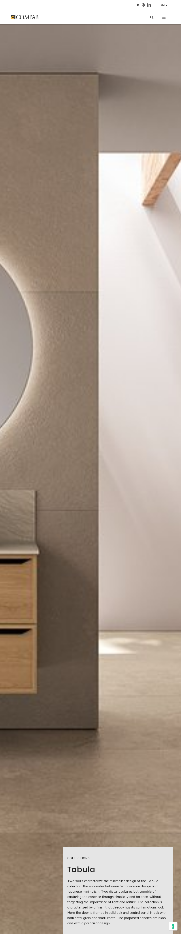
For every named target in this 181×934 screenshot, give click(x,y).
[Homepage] (49, 17)
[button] (164, 17)
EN (163, 5)
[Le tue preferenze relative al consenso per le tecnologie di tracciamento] (173, 926)
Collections (78, 858)
